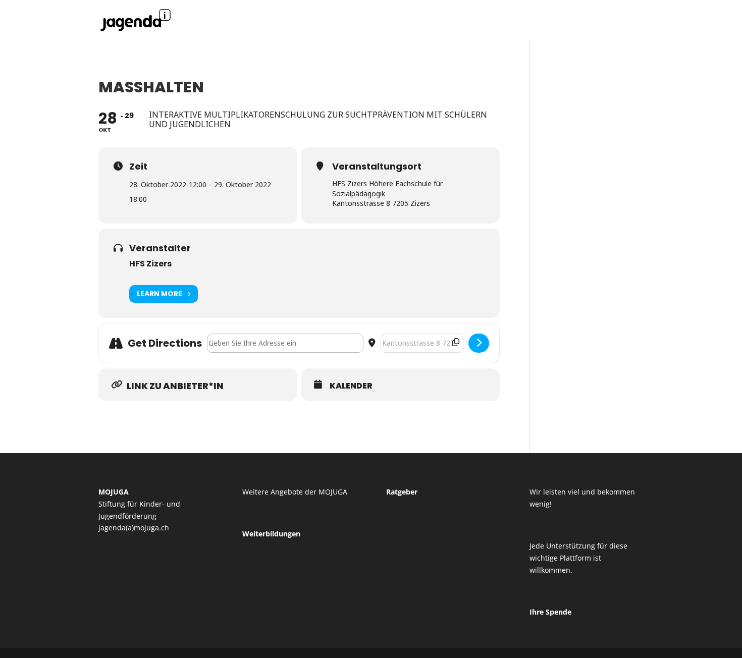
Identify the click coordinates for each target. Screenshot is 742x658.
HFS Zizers (150, 263)
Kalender (351, 386)
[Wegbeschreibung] (478, 343)
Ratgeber (401, 492)
